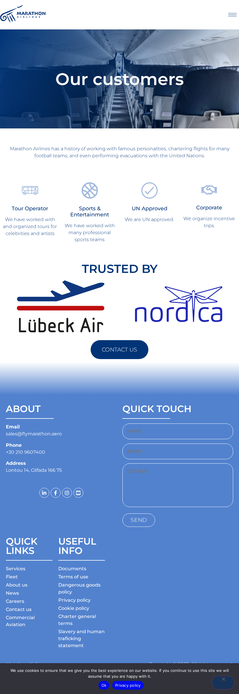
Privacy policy (128, 685)
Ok (104, 685)
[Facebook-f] (56, 493)
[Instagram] (67, 493)
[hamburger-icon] (232, 15)
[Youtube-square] (78, 493)
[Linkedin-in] (44, 493)
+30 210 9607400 (25, 452)
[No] (223, 683)
